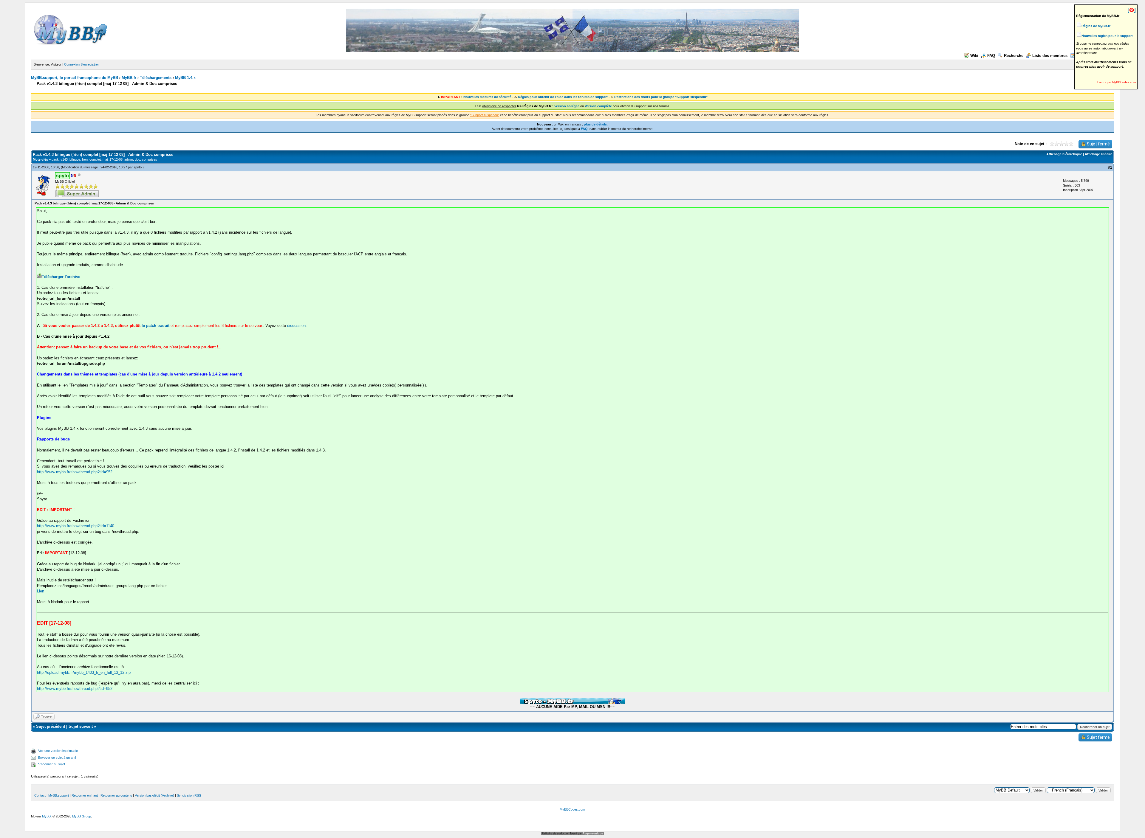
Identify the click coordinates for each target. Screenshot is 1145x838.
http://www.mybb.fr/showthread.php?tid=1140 (75, 526)
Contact (40, 795)
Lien (40, 591)
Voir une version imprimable (58, 750)
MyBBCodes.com (572, 809)
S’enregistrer (90, 64)
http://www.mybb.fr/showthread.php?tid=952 (74, 472)
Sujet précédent (50, 726)
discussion (296, 325)
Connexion (72, 64)
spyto (138, 167)
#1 (1110, 167)
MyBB (46, 816)
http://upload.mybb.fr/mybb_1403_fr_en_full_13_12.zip (84, 672)
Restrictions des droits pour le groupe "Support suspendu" (661, 97)
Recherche (1013, 55)
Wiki (974, 55)
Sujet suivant (81, 726)
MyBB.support (58, 795)
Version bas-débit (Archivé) (154, 795)
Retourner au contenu (116, 795)
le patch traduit (155, 325)
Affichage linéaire (1098, 154)
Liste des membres (1049, 55)
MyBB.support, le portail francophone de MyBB (74, 77)
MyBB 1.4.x (185, 77)
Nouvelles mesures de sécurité (487, 97)
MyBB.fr (129, 77)
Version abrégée (566, 106)
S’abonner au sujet (51, 764)
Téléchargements (155, 77)
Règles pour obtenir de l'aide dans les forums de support (563, 97)
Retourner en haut (85, 795)
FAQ (991, 55)
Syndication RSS (189, 795)
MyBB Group (81, 816)
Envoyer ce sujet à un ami (57, 757)
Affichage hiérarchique (1064, 154)
